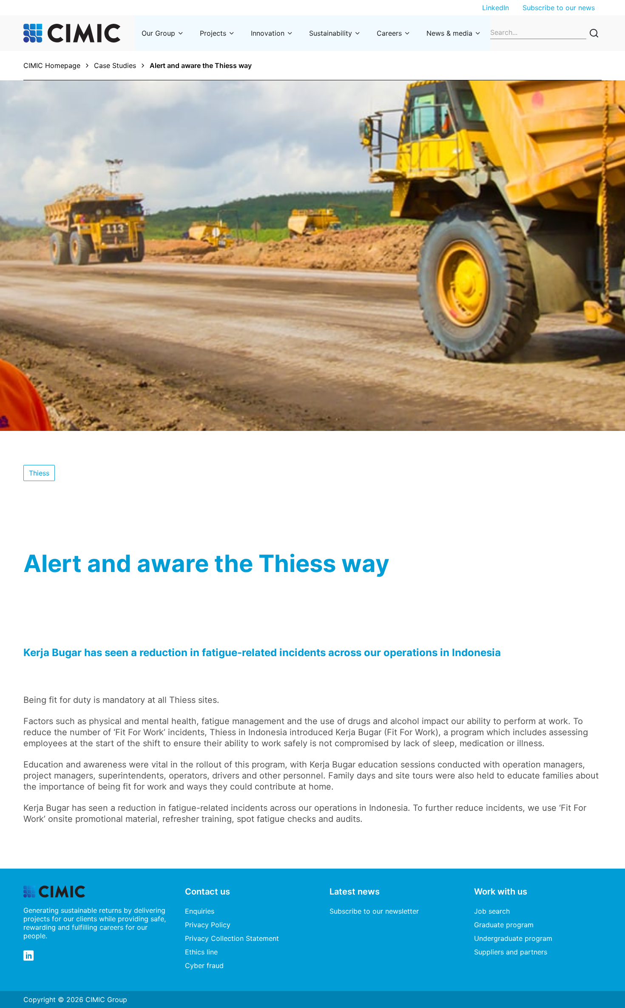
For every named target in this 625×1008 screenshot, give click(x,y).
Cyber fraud (204, 965)
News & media (449, 33)
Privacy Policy (207, 924)
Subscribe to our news (559, 7)
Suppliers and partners (510, 952)
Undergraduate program (513, 938)
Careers (389, 33)
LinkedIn (495, 7)
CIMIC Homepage (51, 65)
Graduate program (504, 924)
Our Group (158, 33)
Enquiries (199, 911)
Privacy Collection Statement (232, 938)
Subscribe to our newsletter (374, 911)
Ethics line (201, 952)
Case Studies (115, 65)
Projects (213, 33)
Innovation (267, 33)
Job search (492, 911)
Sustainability (330, 33)
